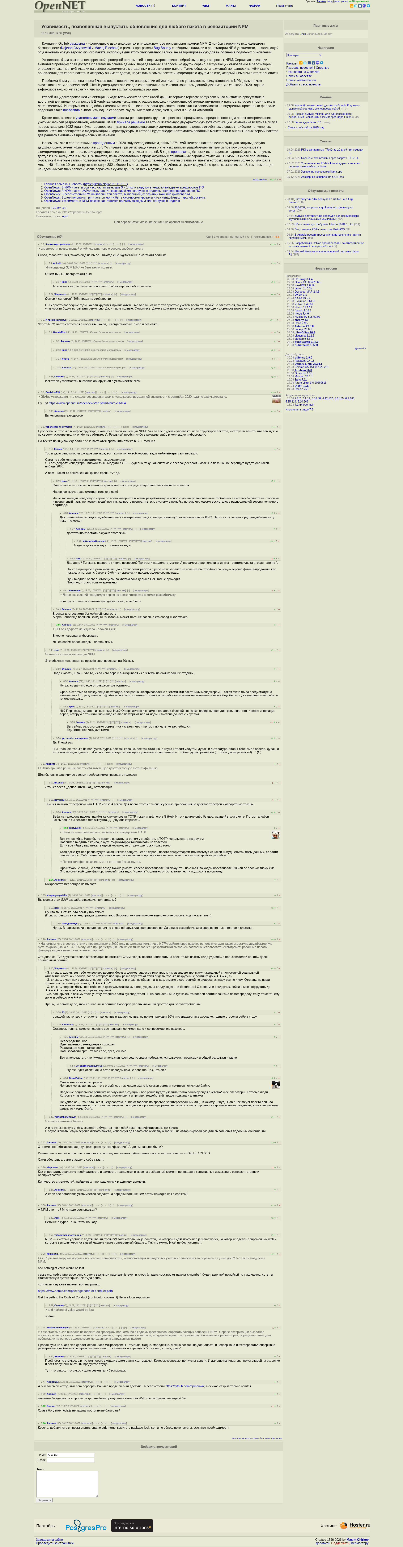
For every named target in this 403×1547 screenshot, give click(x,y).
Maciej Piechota (106, 48)
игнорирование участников (245, 1438)
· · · (117, 244)
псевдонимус (69, 923)
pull (311, 404)
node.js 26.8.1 (303, 329)
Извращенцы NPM (57, 895)
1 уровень (221, 236)
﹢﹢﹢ (109, 244)
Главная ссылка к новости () (86, 184)
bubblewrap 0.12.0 (306, 341)
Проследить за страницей (54, 1543)
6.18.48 (316, 398)
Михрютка (52, 1254)
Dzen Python (76, 1078)
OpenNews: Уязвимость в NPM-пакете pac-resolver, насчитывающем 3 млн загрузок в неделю (112, 201)
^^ (90, 263)
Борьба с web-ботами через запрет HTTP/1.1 (329, 158)
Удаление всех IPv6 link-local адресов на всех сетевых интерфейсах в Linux (324, 165)
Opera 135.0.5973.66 (307, 282)
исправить (260, 179)
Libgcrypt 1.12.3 (304, 335)
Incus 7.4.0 (302, 313)
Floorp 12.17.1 (303, 307)
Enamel (58, 449)
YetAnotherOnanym (94, 541)
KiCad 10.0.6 (302, 297)
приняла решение (131, 122)
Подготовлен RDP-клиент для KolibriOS (319, 229)
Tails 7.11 (301, 379)
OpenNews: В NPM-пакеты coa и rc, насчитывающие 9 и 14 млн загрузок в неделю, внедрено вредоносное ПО (124, 187)
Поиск (280, 5)
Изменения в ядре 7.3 (299, 409)
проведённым (104, 143)
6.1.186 (349, 398)
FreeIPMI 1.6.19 (304, 285)
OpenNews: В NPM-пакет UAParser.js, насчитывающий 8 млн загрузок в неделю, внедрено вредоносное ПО (122, 190)
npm (65, 216)
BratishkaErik (53, 392)
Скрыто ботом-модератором (105, 332)
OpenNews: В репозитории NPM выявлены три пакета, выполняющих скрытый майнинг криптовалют (117, 194)
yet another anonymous (59, 427)
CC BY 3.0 (58, 208)
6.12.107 (327, 398)
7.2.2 (298, 398)
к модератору (135, 244)
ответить (100, 244)
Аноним (65, 341)
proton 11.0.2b (303, 288)
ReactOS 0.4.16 (304, 360)
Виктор (51, 1406)
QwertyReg (59, 332)
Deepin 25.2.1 (303, 389)
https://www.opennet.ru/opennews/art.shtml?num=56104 (87, 403)
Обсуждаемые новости (326, 190)
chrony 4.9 (301, 319)
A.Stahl (57, 263)
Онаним (59, 376)
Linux (303, 33)
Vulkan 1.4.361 (304, 304)
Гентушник (75, 828)
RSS (276, 236)
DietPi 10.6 (302, 385)
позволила (71, 110)
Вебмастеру (360, 1543)
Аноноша (74, 590)
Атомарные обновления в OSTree (322, 176)
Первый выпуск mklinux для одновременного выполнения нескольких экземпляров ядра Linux (320, 115)
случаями (108, 118)
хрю (56, 650)
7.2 (296, 404)
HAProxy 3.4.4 (304, 279)
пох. (64, 481)
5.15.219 (290, 401)
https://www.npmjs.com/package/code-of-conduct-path (75, 1291)
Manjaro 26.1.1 (304, 376)
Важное (326, 97)
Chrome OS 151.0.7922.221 (311, 367)
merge (304, 404)
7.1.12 (306, 398)
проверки (178, 152)
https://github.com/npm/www (184, 1386)
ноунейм (59, 800)
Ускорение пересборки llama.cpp (321, 171)
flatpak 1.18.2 (303, 310)
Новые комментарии (301, 80)
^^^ (95, 263)
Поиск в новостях (299, 76)
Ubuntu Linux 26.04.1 (308, 363)
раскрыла (77, 43)
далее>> (360, 348)
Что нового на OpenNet (302, 72)
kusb (64, 282)
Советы (326, 141)
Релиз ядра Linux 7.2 (307, 122)
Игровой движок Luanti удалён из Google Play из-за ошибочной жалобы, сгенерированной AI (324, 107)
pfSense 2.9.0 (303, 357)
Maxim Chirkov (358, 1539)
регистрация (341, 1)
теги (289, 5)
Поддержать (340, 1543)
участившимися (88, 118)
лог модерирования (271, 1438)
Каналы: (292, 63)
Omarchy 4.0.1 (304, 373)
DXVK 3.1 (301, 294)
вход (329, 1)
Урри (57, 1218)
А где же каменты (56, 320)
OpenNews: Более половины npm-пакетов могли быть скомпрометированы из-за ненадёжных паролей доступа (124, 197)
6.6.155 (339, 398)
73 (63, 1012)
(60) (60, 236)
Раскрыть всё (262, 236)
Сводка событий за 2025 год (306, 127)
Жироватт (60, 294)
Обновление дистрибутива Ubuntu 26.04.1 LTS (323, 224)
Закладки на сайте (49, 1539)
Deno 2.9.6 (301, 323)
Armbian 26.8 (303, 370)
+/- (248, 236)
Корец (65, 358)
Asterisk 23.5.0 (304, 326)
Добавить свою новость (303, 84)
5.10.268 (303, 401)
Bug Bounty (162, 48)
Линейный (237, 236)
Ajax (208, 236)
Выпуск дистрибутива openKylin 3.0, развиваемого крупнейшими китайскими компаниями (324, 217)
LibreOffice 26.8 (305, 332)
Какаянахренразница (58, 244)
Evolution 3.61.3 (304, 301)
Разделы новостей (299, 67)
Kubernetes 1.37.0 (306, 345)
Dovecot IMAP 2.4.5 (307, 291)
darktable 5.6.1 (304, 338)
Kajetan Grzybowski (76, 48)
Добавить (323, 1543)
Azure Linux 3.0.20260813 (310, 382)
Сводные (322, 67)
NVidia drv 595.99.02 (307, 316)
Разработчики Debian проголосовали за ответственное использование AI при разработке (326, 244)
